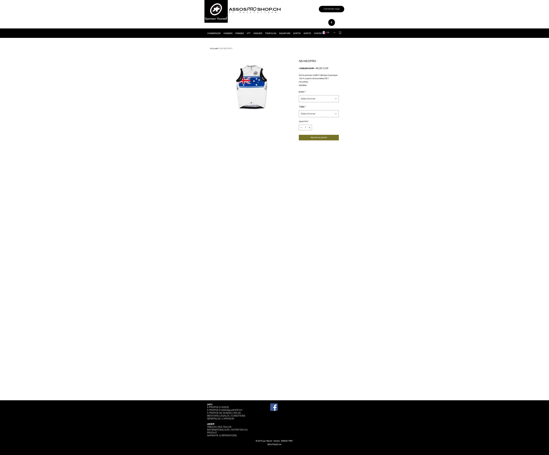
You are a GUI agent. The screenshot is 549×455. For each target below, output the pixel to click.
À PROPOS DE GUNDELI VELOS (224, 412)
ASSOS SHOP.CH (255, 9)
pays (302, 91)
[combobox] (319, 98)
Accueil (214, 48)
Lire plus (302, 85)
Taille (302, 106)
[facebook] (331, 22)
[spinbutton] (305, 127)
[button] (340, 32)
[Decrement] (301, 127)
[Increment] (310, 127)
